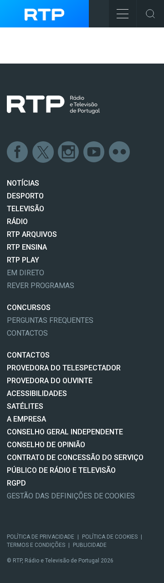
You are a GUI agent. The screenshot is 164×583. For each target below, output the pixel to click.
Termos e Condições (36, 545)
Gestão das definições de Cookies (71, 496)
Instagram (69, 152)
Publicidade (90, 545)
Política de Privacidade (40, 537)
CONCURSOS (29, 307)
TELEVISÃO (25, 208)
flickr (120, 152)
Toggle (150, 13)
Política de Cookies (110, 537)
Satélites (25, 406)
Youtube (94, 152)
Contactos (27, 333)
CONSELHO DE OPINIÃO (46, 444)
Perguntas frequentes (50, 320)
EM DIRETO (25, 272)
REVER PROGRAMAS (40, 285)
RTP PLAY (23, 260)
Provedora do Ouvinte (49, 380)
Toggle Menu (122, 13)
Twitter (43, 152)
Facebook (18, 152)
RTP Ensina (27, 247)
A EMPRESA (26, 419)
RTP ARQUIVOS (32, 234)
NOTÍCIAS (23, 183)
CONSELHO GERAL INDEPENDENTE (65, 432)
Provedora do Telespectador (64, 368)
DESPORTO (25, 196)
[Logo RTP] (53, 105)
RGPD (16, 483)
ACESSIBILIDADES (37, 393)
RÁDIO (17, 221)
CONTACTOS (28, 355)
